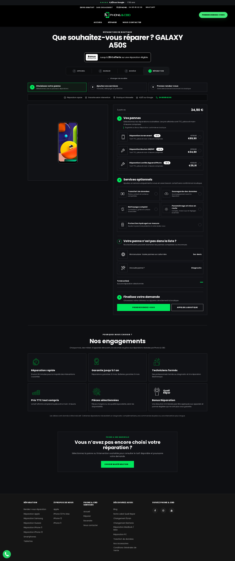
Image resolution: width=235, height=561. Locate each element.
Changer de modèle (117, 78)
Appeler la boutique (187, 307)
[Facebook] (155, 510)
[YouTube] (171, 510)
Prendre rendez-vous (213, 15)
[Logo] (118, 15)
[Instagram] (163, 510)
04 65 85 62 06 (135, 7)
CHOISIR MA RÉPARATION (117, 464)
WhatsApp (150, 7)
